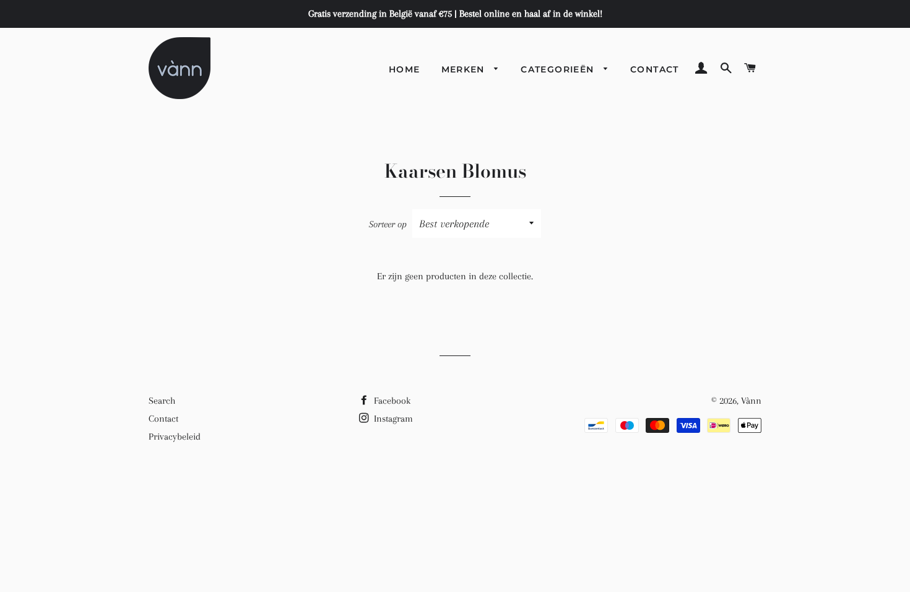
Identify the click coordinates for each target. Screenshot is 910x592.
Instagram (392, 418)
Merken (464, 69)
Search (162, 400)
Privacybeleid (175, 436)
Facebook (390, 400)
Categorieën (559, 69)
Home (404, 69)
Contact (654, 69)
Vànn (751, 400)
